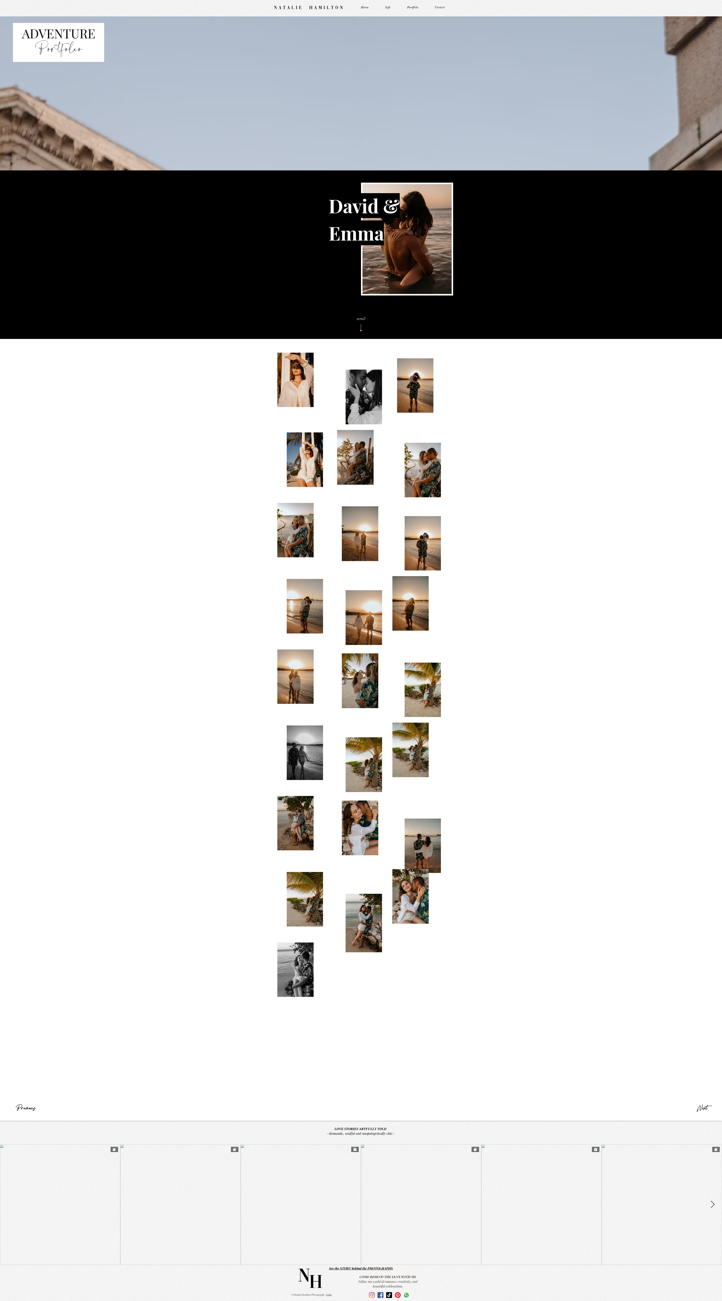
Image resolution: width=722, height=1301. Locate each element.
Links (329, 1294)
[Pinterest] (398, 1295)
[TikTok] (389, 1295)
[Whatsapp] (406, 1295)
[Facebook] (380, 1295)
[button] (413, 7)
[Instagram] (372, 1295)
